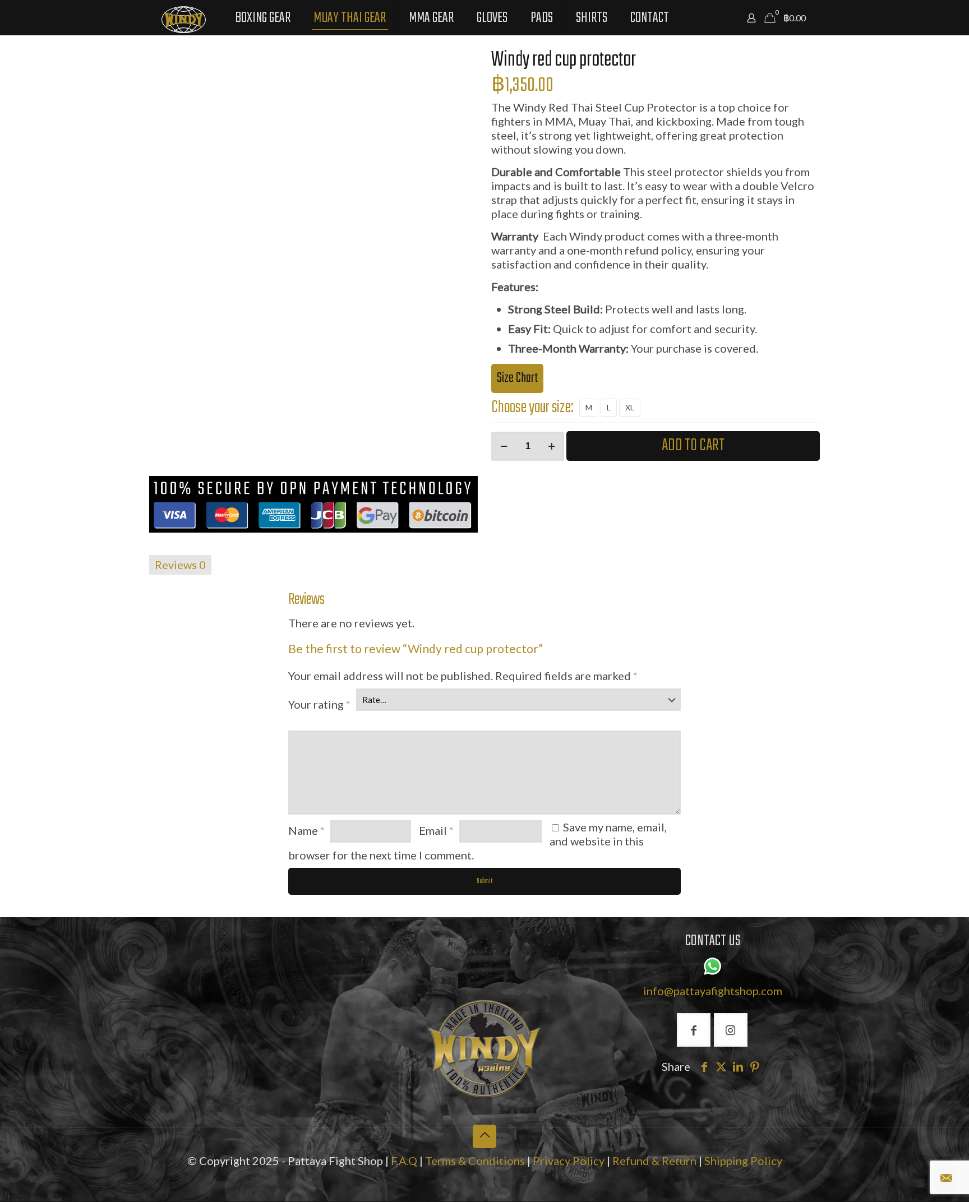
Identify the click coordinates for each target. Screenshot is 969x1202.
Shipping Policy (743, 1160)
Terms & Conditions (475, 1160)
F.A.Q (404, 1160)
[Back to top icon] (484, 1136)
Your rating (319, 704)
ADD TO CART (693, 446)
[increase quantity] (551, 446)
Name (306, 830)
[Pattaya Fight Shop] (183, 18)
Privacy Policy (570, 1160)
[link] (484, 1048)
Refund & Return (654, 1160)
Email (436, 830)
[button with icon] (693, 1030)
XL (629, 407)
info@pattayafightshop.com (712, 990)
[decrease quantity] (504, 446)
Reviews (180, 564)
